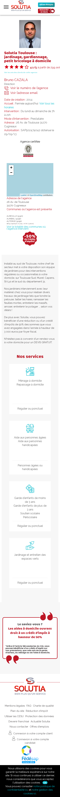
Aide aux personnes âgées (30, 437)
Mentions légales (15, 705)
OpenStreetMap (36, 195)
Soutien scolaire (30, 513)
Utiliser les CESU (14, 716)
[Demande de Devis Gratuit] (47, 12)
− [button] (11, 172)
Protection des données (39, 716)
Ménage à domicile (30, 380)
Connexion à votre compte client (32, 733)
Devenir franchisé (18, 721)
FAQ (28, 705)
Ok (45, 782)
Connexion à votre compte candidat (32, 741)
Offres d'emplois (39, 726)
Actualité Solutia (40, 721)
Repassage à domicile (30, 384)
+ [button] (11, 167)
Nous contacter (19, 726)
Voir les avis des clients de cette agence (20, 72)
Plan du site (17, 710)
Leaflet (23, 195)
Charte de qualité (43, 705)
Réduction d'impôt (37, 710)
